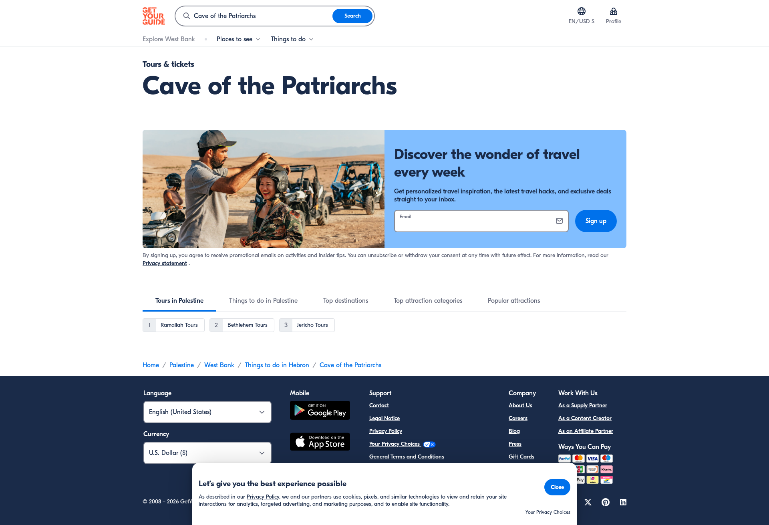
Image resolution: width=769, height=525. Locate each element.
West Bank (219, 365)
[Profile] (613, 11)
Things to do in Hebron (277, 365)
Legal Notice (384, 418)
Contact (379, 405)
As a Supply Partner (582, 405)
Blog (514, 431)
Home (151, 365)
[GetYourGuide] (154, 16)
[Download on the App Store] (320, 443)
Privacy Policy (385, 431)
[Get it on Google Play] (320, 411)
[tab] (179, 301)
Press (515, 444)
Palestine (181, 365)
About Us (520, 405)
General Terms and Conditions (406, 456)
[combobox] (254, 16)
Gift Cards (521, 456)
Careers (518, 418)
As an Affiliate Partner (585, 431)
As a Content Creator (585, 418)
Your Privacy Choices (395, 444)
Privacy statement (165, 263)
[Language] (581, 11)
